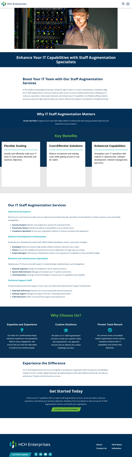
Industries (116, 448)
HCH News (117, 445)
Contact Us (101, 448)
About (99, 445)
